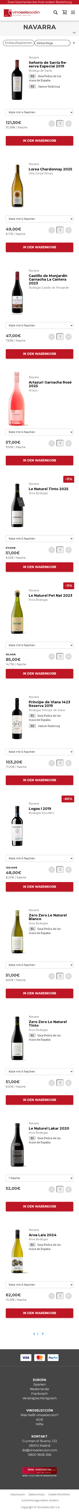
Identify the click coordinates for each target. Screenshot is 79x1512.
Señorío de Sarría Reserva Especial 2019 (48, 65)
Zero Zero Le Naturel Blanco (48, 917)
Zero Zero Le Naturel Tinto (48, 1024)
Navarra (34, 57)
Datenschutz (37, 1494)
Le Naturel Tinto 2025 (48, 489)
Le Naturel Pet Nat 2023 (50, 595)
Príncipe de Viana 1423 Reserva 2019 (49, 704)
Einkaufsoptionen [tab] (18, 43)
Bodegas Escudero (41, 813)
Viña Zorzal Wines (41, 173)
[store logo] (20, 15)
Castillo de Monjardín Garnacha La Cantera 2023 (48, 280)
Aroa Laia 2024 (43, 1235)
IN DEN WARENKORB (39, 140)
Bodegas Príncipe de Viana (47, 710)
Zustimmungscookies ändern (40, 1500)
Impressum (17, 1494)
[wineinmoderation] (39, 1475)
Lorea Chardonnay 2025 (50, 169)
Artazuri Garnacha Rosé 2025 (50, 384)
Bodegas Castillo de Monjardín (49, 287)
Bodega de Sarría (40, 70)
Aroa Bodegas (38, 493)
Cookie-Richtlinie (59, 1494)
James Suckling (49, 86)
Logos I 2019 (40, 809)
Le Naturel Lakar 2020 (49, 1128)
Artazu (33, 390)
